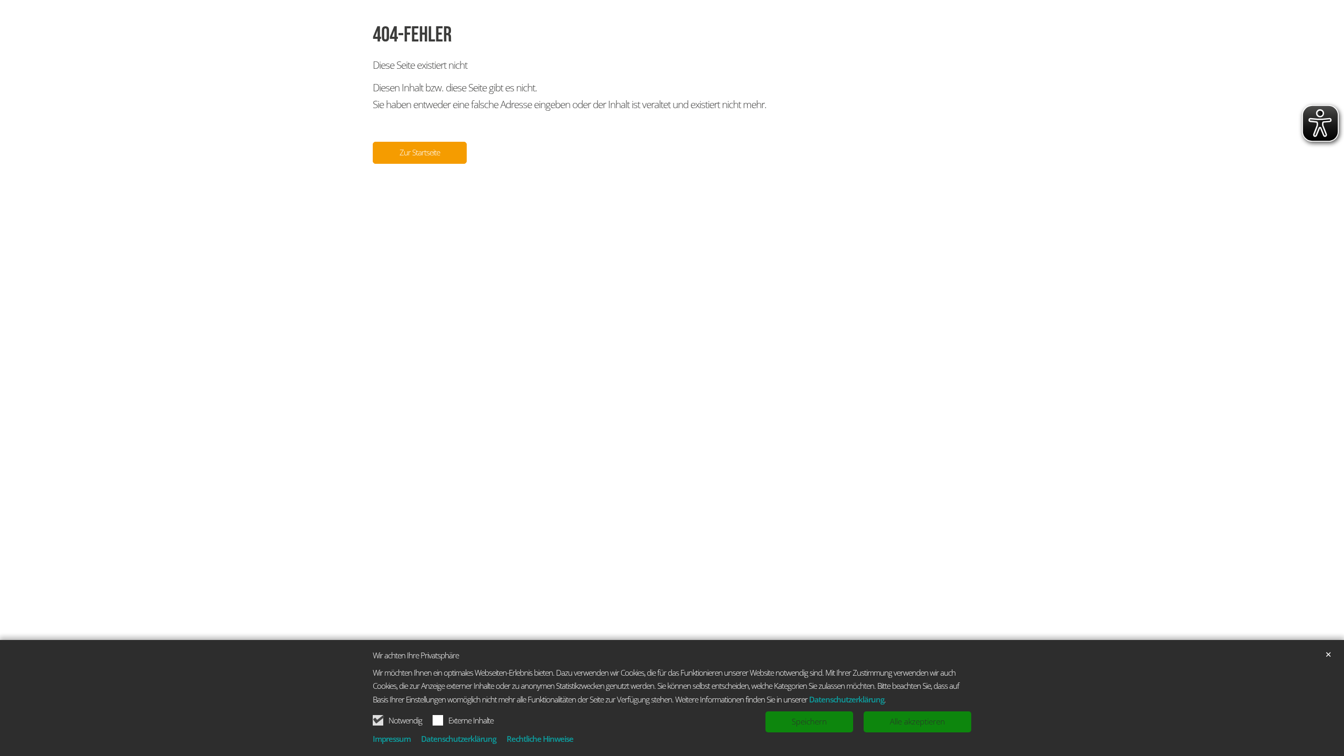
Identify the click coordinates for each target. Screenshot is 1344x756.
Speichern (809, 721)
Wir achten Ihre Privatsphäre (416, 655)
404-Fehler (412, 35)
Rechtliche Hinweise (540, 738)
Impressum (392, 738)
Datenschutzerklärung (846, 699)
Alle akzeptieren (917, 721)
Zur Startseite (420, 152)
